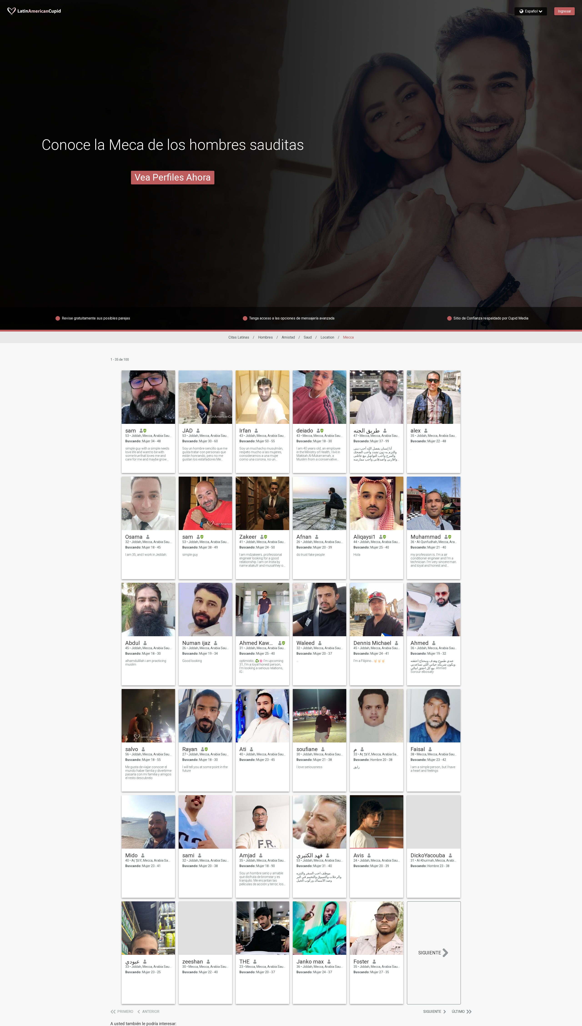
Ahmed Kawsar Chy (257, 643)
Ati (242, 749)
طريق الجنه (367, 431)
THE (244, 961)
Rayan (189, 749)
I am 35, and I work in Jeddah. (146, 554)
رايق (357, 767)
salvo (131, 749)
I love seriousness (309, 767)
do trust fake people (310, 554)
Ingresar (564, 11)
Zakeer (248, 537)
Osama (134, 537)
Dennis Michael (372, 643)
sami (188, 855)
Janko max (310, 961)
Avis (359, 855)
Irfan (245, 431)
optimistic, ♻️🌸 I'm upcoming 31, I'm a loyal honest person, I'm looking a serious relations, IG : (261, 666)
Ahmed (420, 643)
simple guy (190, 554)
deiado (304, 431)
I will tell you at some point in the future (205, 768)
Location (327, 337)
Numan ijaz (196, 643)
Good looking (192, 661)
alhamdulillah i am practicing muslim (145, 662)
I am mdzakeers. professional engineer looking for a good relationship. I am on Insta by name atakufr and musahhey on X (262, 560)
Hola (357, 554)
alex (416, 431)
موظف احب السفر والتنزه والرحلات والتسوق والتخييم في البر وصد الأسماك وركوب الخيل (318, 876)
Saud (308, 337)
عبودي (132, 961)
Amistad (288, 337)
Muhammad (426, 537)
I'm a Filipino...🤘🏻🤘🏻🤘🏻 (369, 661)
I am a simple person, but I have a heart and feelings (433, 768)
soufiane (307, 749)
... (297, 661)
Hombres (265, 337)
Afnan (303, 537)
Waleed (305, 643)
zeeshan (192, 961)
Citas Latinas (238, 337)
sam (130, 431)
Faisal (418, 749)
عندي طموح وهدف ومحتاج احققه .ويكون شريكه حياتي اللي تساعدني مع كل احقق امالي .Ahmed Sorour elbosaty (433, 666)
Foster (361, 961)
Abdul (132, 643)
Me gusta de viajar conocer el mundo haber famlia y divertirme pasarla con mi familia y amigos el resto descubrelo (148, 772)
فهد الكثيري (309, 855)
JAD (187, 431)
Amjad (247, 855)
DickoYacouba (428, 855)
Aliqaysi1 (365, 537)
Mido (131, 855)
